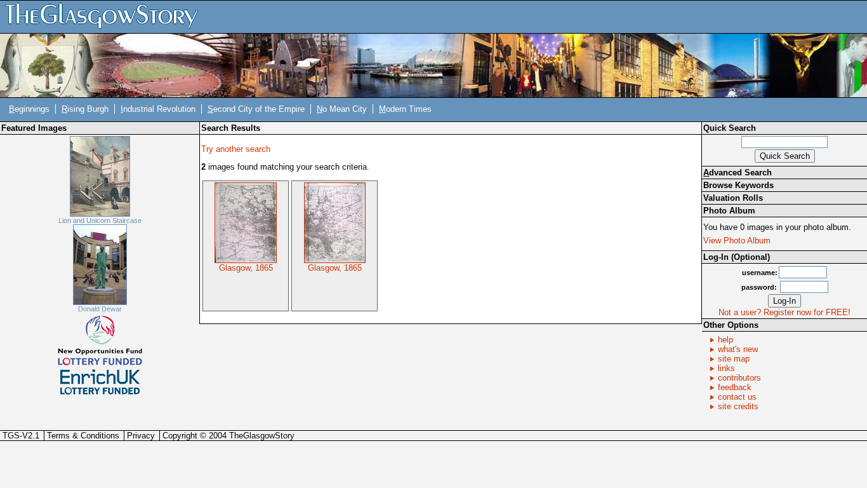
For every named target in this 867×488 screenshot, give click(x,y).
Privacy (141, 435)
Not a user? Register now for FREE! (784, 312)
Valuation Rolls (733, 198)
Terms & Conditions (83, 435)
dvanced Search (737, 172)
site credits (738, 406)
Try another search (235, 149)
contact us (737, 397)
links (726, 368)
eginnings (29, 109)
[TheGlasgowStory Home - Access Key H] (106, 16)
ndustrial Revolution (158, 109)
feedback (734, 387)
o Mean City (342, 109)
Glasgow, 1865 (246, 268)
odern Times (405, 109)
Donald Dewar (100, 309)
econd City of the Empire (256, 109)
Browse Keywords (738, 185)
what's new (738, 349)
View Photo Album (737, 240)
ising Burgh (85, 109)
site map (734, 358)
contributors (739, 378)
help (725, 339)
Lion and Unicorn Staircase (100, 220)
